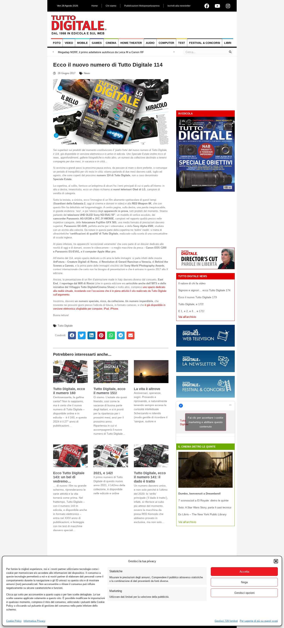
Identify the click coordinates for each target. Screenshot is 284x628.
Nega (244, 582)
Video (69, 42)
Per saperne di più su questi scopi (259, 621)
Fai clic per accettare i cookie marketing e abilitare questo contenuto (205, 422)
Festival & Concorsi (204, 42)
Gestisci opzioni (244, 592)
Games (97, 42)
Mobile (82, 42)
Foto (57, 42)
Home (94, 5)
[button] (276, 561)
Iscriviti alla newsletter (179, 5)
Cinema (111, 42)
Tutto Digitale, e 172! (191, 304)
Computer (166, 42)
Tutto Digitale (65, 325)
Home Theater (131, 42)
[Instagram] (228, 6)
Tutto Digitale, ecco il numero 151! (109, 391)
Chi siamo (111, 5)
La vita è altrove (147, 389)
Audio (150, 42)
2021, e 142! (103, 473)
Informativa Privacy (34, 621)
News (87, 73)
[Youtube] (217, 6)
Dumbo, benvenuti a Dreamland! (199, 493)
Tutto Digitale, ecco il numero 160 (69, 391)
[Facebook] (207, 6)
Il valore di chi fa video (192, 283)
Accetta (244, 571)
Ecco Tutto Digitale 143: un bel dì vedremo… (68, 477)
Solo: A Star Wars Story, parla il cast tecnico (204, 507)
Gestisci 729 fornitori (226, 621)
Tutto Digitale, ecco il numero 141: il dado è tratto (150, 477)
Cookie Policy (14, 621)
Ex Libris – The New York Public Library (202, 514)
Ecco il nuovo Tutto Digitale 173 (197, 297)
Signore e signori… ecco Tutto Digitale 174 (204, 290)
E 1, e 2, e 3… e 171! (191, 311)
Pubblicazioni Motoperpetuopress (142, 5)
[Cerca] (230, 52)
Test (181, 42)
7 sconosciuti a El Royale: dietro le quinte (203, 500)
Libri (227, 42)
